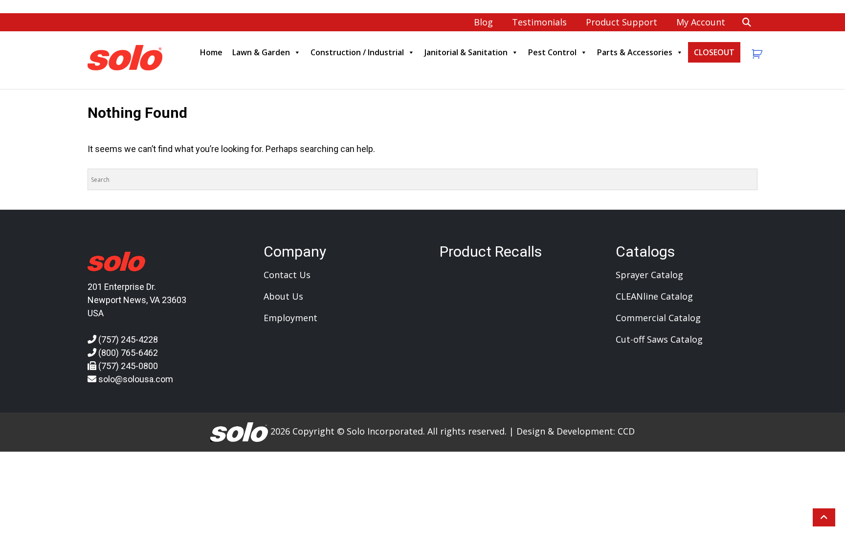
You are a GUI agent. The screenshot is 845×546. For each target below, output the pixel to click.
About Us (283, 296)
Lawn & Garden (261, 52)
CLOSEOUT (714, 52)
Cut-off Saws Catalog (659, 339)
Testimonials (539, 22)
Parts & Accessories (634, 52)
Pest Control (552, 52)
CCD (626, 431)
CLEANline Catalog (654, 296)
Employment (290, 318)
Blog (483, 22)
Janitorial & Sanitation (466, 52)
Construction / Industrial (357, 52)
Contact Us (287, 275)
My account (700, 22)
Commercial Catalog (658, 318)
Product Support (621, 22)
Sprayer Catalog (649, 275)
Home (211, 52)
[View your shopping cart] (755, 54)
